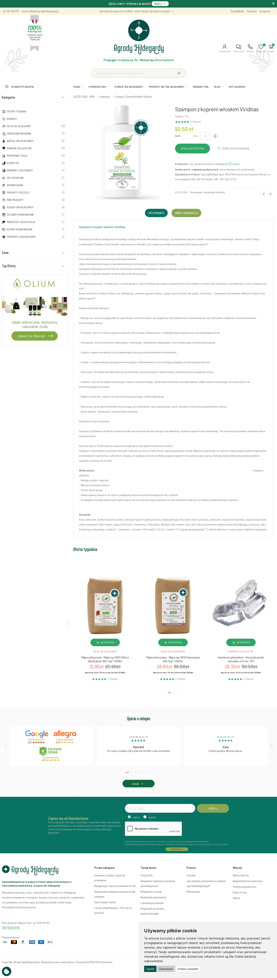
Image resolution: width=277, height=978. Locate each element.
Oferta (236, 898)
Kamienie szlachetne (19, 148)
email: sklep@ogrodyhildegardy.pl (40, 11)
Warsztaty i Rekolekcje (21, 222)
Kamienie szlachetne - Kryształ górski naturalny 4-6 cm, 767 (241, 659)
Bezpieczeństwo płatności (247, 881)
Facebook (252, 11)
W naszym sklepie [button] (22, 86)
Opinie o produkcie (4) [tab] (186, 213)
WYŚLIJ (213, 808)
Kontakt (191, 875)
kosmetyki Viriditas (214, 192)
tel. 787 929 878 (11, 11)
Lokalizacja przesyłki (152, 902)
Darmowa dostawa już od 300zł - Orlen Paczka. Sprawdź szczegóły (135, 11)
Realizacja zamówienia (153, 897)
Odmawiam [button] (166, 968)
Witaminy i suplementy (20, 170)
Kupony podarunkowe (19, 229)
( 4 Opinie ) (196, 122)
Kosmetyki (13, 163)
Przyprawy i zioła (17, 155)
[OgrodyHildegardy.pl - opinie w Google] (37, 737)
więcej (236, 164)
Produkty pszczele (18, 192)
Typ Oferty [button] (9, 265)
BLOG (217, 86)
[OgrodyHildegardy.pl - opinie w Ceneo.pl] (51, 754)
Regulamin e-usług (150, 891)
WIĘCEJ (159, 3)
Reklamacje (193, 891)
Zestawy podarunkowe (20, 214)
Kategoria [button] (8, 97)
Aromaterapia (15, 185)
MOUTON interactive (101, 962)
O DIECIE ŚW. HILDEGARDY (129, 86)
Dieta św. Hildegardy (19, 126)
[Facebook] (264, 194)
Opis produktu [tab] (156, 213)
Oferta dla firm (241, 875)
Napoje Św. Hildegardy (20, 140)
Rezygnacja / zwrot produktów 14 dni (115, 885)
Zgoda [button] (150, 968)
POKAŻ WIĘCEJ (177, 849)
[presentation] (68, 623)
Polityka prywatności (244, 886)
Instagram (264, 11)
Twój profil (146, 875)
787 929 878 (10, 927)
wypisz (152, 817)
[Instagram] (270, 194)
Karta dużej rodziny (105, 902)
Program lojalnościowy (21, 236)
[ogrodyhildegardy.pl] (34, 33)
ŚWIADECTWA (201, 86)
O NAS (76, 86)
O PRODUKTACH (97, 86)
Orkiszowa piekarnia (19, 133)
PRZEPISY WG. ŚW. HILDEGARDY (166, 86)
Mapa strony (240, 892)
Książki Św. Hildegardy (20, 207)
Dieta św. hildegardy (105, 651)
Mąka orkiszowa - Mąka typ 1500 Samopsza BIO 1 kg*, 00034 (173, 659)
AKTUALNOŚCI (237, 86)
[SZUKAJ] (178, 73)
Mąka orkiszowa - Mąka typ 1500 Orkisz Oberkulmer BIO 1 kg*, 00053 (105, 659)
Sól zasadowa (15, 177)
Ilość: (178, 135)
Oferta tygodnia (16, 111)
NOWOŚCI (12, 118)
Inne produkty (15, 199)
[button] (225, 48)
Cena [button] (5, 252)
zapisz (136, 817)
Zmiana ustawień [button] (188, 968)
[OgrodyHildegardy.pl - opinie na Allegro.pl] (65, 737)
